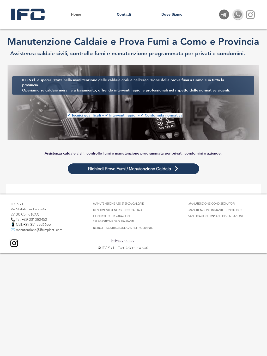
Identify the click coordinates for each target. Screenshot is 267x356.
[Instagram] (250, 14)
